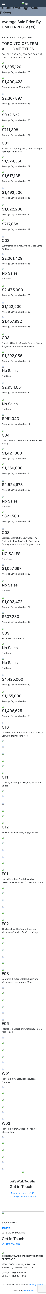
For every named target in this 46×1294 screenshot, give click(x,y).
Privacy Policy (36, 1284)
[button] (4, 3)
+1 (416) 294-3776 (21, 1193)
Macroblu (28, 1290)
